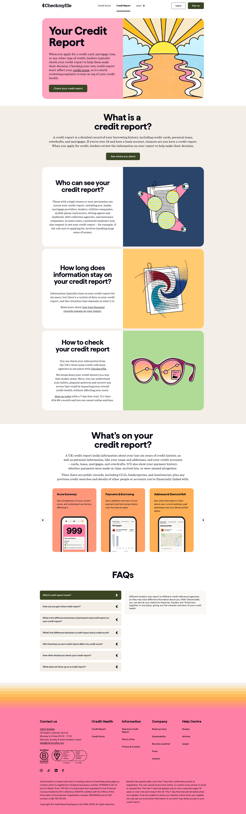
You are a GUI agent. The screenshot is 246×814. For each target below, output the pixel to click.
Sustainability (159, 736)
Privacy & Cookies (131, 746)
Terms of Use (128, 739)
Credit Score (98, 736)
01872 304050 (47, 729)
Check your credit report (68, 88)
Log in (179, 5)
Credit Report (99, 729)
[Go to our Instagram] (41, 771)
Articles (186, 736)
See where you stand (123, 156)
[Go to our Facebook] (63, 771)
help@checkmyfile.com (52, 743)
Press (155, 751)
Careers (156, 758)
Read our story (159, 729)
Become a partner (161, 744)
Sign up (196, 5)
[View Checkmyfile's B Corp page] (44, 757)
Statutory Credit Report (130, 730)
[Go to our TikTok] (48, 771)
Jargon (185, 744)
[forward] (203, 520)
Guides (185, 729)
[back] (43, 520)
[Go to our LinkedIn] (56, 771)
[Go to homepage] (56, 5)
